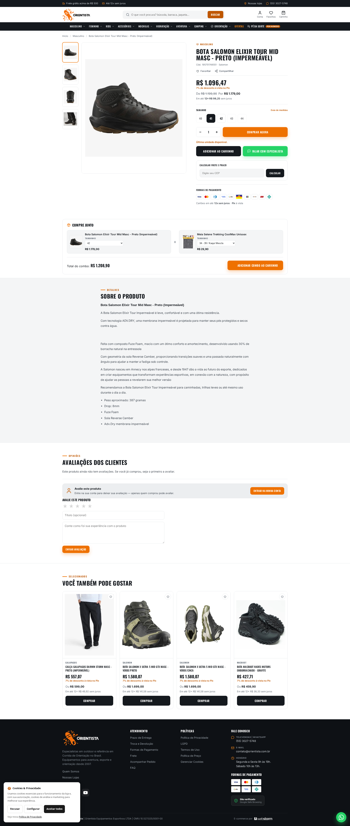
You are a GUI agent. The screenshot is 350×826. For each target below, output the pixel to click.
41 (211, 118)
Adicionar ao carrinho (218, 151)
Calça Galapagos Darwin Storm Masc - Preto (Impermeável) (88, 668)
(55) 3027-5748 (279, 3)
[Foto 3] (70, 97)
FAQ (132, 767)
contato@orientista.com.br (253, 751)
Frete (133, 755)
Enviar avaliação (76, 549)
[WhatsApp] (341, 817)
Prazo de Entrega (140, 737)
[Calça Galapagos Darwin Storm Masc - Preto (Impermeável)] (89, 624)
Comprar (89, 701)
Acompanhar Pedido (142, 761)
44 (242, 118)
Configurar (33, 808)
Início (65, 36)
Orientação (221, 26)
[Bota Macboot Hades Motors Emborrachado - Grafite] (261, 624)
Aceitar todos (54, 808)
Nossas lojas (255, 3)
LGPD (184, 743)
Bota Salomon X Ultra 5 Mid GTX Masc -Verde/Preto (145, 668)
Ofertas (239, 26)
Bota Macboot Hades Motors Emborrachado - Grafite (254, 668)
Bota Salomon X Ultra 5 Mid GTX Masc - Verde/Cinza (202, 668)
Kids (108, 26)
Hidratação (162, 26)
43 (231, 118)
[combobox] (168, 14)
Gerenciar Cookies (192, 761)
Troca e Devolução (141, 743)
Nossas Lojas (70, 777)
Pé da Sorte (265, 26)
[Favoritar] (111, 596)
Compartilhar (226, 71)
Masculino (76, 26)
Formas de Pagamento (144, 749)
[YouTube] (85, 792)
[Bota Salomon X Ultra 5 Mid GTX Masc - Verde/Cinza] (203, 624)
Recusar (15, 808)
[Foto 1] (70, 52)
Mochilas (143, 26)
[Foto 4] (70, 119)
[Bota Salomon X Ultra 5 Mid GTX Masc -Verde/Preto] (146, 624)
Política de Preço (191, 755)
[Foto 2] (70, 75)
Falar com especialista (267, 151)
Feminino (94, 26)
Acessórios (124, 26)
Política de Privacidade (194, 737)
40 (200, 118)
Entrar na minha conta (267, 491)
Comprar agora (257, 132)
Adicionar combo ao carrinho (258, 265)
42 (221, 118)
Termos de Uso (190, 749)
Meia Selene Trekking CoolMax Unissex (221, 234)
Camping (199, 26)
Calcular (275, 173)
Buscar (215, 14)
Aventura (181, 26)
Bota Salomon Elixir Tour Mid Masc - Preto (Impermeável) (121, 234)
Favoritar (206, 71)
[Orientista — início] (76, 14)
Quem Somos (70, 771)
